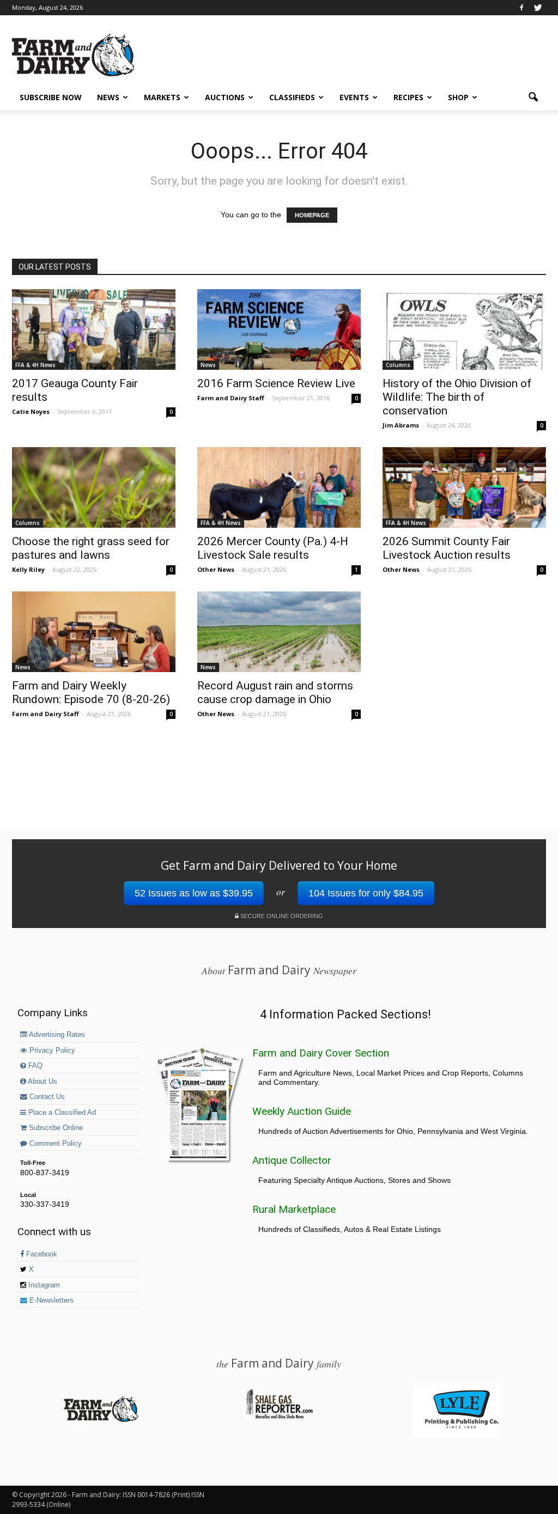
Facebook (40, 1254)
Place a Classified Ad (61, 1112)
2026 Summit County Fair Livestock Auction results (447, 548)
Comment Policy (54, 1143)
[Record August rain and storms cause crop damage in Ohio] (279, 631)
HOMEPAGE (312, 215)
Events (354, 97)
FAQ (34, 1066)
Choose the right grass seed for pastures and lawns (90, 548)
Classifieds (292, 97)
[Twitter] (538, 7)
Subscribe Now (51, 97)
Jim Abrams (401, 425)
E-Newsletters (50, 1300)
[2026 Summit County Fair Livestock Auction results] (464, 487)
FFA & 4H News (35, 365)
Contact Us (46, 1097)
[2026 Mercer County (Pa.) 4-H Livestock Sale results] (279, 487)
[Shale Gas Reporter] (279, 1417)
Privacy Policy (51, 1050)
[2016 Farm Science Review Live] (279, 329)
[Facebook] (521, 7)
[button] (533, 97)
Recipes (408, 97)
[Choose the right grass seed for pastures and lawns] (93, 487)
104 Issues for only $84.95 (365, 893)
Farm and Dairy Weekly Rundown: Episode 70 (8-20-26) (91, 692)
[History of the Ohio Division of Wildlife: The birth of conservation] (464, 329)
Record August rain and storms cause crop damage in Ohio (275, 692)
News (108, 97)
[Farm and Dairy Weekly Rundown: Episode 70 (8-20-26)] (93, 631)
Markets (162, 97)
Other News (215, 569)
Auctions (225, 97)
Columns (398, 365)
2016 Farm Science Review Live (276, 383)
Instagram (43, 1285)
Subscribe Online (55, 1128)
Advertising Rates (56, 1035)
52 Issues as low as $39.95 (194, 893)
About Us (41, 1081)
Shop (458, 97)
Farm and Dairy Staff (230, 398)
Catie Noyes (31, 411)
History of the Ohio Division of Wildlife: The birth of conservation (457, 397)
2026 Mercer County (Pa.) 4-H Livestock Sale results (272, 548)
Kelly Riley (28, 569)
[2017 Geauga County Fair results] (93, 329)
